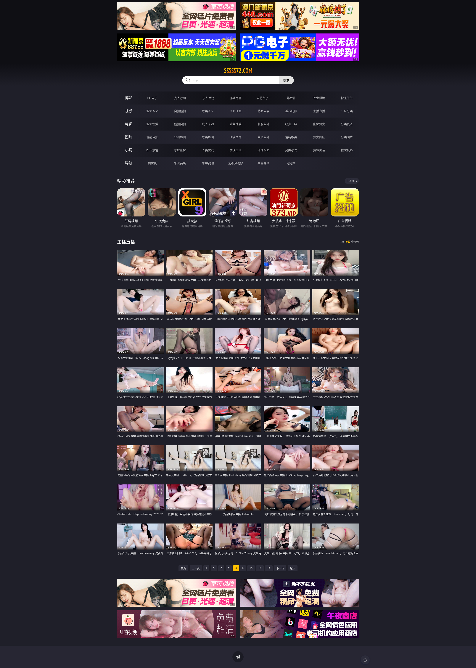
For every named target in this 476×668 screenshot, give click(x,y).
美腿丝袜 (263, 137)
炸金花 (291, 98)
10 (251, 568)
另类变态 (347, 124)
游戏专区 (236, 98)
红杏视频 (263, 163)
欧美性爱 (236, 124)
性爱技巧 (347, 150)
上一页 (196, 568)
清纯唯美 (291, 137)
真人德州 (180, 98)
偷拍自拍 (180, 124)
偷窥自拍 (152, 137)
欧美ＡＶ (208, 111)
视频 (128, 110)
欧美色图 (208, 137)
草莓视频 (208, 163)
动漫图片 (236, 137)
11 (259, 568)
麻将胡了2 (263, 98)
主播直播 (319, 111)
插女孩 (152, 163)
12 (268, 568)
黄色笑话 (319, 150)
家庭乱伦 (180, 150)
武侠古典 (236, 150)
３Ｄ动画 (236, 111)
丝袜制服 (291, 111)
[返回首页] (365, 659)
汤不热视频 (235, 163)
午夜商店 (180, 163)
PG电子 (152, 98)
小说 (128, 149)
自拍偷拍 (180, 111)
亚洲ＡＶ (152, 111)
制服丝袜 (263, 124)
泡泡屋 (291, 163)
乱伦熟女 (319, 124)
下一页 (280, 568)
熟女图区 (319, 137)
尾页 (292, 568)
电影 (128, 123)
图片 (128, 136)
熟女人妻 (263, 111)
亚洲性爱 (152, 124)
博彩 (128, 97)
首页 (183, 568)
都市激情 (152, 150)
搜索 (286, 80)
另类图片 (347, 137)
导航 (128, 163)
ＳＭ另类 (347, 111)
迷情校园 (263, 150)
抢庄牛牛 (347, 98)
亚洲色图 (180, 137)
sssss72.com (238, 70)
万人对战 (208, 98)
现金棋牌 (319, 98)
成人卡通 (208, 124)
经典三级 (291, 124)
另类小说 (291, 150)
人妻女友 (208, 150)
